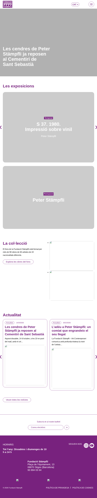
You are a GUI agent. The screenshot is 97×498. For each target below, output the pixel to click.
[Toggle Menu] (91, 4)
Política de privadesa (57, 488)
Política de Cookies (82, 488)
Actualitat (9, 323)
